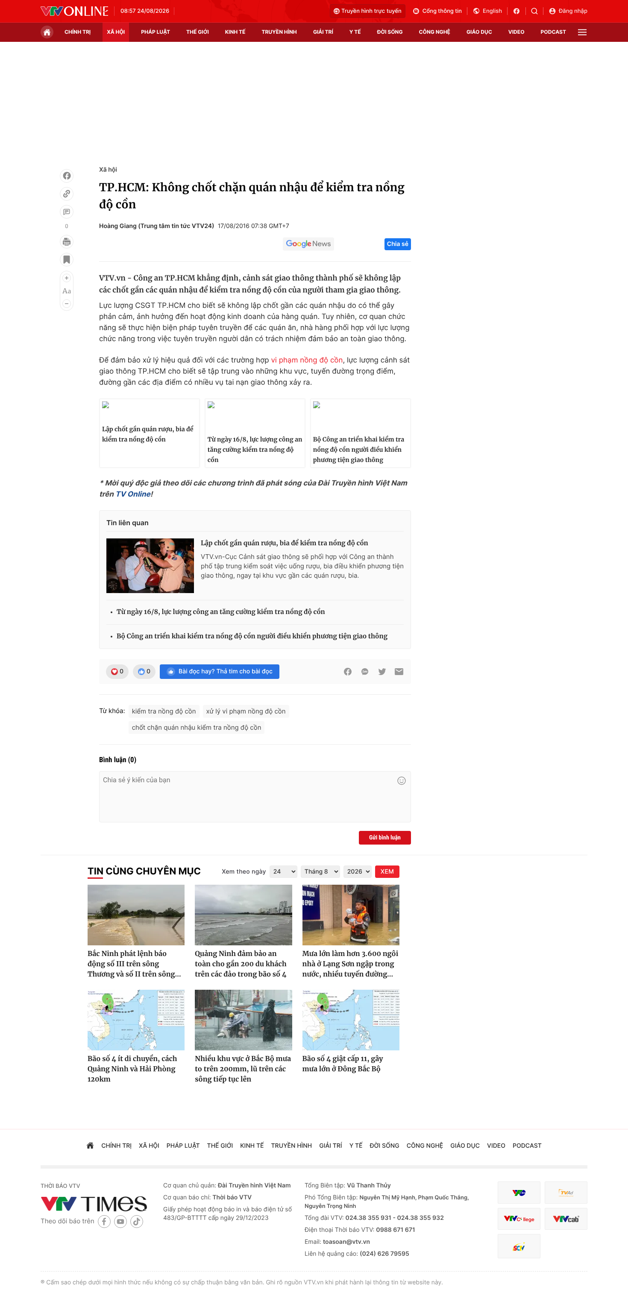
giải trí (323, 32)
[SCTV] (519, 1246)
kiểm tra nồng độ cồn (164, 711)
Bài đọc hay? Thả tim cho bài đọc (226, 671)
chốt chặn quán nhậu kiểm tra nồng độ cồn (196, 727)
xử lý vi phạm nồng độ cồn (246, 711)
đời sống (390, 32)
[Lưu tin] (66, 259)
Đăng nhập (573, 11)
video (516, 32)
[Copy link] (66, 194)
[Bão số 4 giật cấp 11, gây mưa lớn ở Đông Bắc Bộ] (350, 1020)
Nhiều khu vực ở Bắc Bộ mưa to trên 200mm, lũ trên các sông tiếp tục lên (243, 1069)
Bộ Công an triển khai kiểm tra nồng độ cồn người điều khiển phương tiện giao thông (358, 450)
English (492, 11)
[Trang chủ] (47, 32)
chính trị (78, 32)
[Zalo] (365, 672)
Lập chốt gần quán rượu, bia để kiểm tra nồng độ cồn (148, 434)
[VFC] (519, 1192)
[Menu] (582, 32)
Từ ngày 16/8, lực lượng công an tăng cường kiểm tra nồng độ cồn (255, 450)
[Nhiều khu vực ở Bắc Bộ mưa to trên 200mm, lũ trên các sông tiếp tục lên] (243, 1020)
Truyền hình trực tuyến (371, 11)
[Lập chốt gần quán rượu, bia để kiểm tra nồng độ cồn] (150, 565)
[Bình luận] (66, 212)
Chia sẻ (397, 244)
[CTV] (519, 1219)
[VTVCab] (566, 1219)
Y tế (355, 32)
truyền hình (278, 32)
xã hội (116, 32)
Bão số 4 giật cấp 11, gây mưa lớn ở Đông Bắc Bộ (342, 1064)
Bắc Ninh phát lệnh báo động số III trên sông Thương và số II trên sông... (134, 964)
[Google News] (308, 244)
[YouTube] (120, 1221)
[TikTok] (136, 1221)
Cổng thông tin (442, 11)
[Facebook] (66, 176)
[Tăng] (66, 278)
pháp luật (155, 32)
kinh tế (235, 32)
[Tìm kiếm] (537, 11)
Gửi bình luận (385, 837)
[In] (66, 242)
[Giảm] (66, 303)
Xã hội (108, 169)
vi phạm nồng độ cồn (307, 360)
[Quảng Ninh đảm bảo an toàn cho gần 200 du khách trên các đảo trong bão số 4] (243, 915)
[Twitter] (382, 672)
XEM (387, 871)
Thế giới (197, 32)
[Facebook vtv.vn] (519, 11)
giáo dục (479, 32)
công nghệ (434, 32)
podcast (553, 32)
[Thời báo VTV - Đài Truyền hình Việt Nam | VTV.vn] (74, 11)
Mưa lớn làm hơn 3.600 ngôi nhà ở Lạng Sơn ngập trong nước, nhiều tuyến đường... (350, 964)
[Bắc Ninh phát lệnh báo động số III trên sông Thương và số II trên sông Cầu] (136, 915)
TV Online (132, 494)
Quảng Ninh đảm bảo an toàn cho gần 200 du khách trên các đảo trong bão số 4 (240, 964)
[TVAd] (566, 1192)
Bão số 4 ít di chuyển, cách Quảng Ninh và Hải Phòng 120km (132, 1069)
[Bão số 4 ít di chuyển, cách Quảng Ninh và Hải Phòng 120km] (136, 1020)
